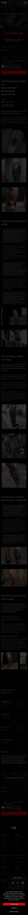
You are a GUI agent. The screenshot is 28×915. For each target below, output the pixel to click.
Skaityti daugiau (14, 911)
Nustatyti (14, 908)
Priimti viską (14, 904)
